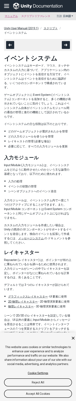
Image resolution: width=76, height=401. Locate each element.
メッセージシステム (31, 238)
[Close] (73, 338)
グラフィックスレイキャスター (28, 296)
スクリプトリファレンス (35, 16)
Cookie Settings (38, 373)
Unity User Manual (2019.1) (21, 28)
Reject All (38, 382)
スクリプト (51, 28)
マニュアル (11, 16)
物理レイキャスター (21, 306)
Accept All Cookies (38, 393)
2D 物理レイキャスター (23, 301)
